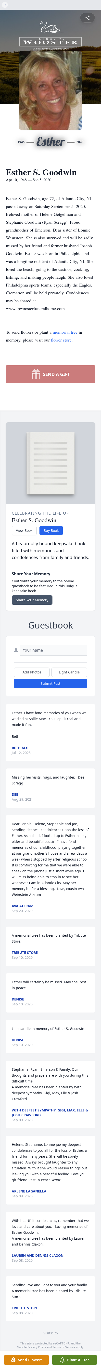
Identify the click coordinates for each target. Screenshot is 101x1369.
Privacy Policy (36, 1347)
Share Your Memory (32, 600)
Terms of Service (63, 1347)
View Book (24, 530)
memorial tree (65, 332)
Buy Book (51, 530)
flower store (61, 340)
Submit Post (50, 683)
